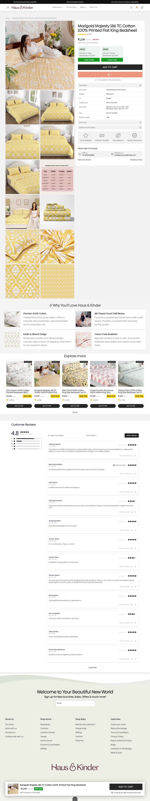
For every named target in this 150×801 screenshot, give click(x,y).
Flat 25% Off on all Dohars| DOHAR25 (110, 2)
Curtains (44, 728)
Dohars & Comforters (50, 744)
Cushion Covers (47, 732)
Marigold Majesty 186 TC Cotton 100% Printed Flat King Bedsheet (45, 391)
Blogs (113, 744)
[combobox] (91, 435)
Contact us (10, 732)
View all (75, 412)
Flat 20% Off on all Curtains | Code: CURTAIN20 (60, 2)
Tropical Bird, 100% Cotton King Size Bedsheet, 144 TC (130, 391)
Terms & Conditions (119, 732)
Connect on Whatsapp (121, 748)
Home (7, 18)
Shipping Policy (136, 159)
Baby (82, 7)
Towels (43, 736)
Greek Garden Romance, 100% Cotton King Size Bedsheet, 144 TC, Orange (101, 391)
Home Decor (46, 740)
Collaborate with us (14, 736)
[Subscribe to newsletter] (92, 703)
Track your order (118, 724)
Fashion (79, 736)
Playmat (80, 740)
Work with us (11, 728)
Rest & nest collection (85, 724)
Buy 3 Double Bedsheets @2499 (10, 2)
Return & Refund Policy (121, 740)
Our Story (9, 724)
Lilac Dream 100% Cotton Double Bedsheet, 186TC (18, 391)
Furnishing (70, 7)
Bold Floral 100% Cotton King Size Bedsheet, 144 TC (74, 391)
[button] (8, 7)
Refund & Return (84, 159)
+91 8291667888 (88, 155)
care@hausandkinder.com (125, 155)
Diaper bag (81, 728)
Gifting (43, 748)
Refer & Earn (116, 752)
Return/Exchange (119, 728)
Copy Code (89, 60)
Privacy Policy (117, 736)
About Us (93, 7)
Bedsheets (57, 7)
